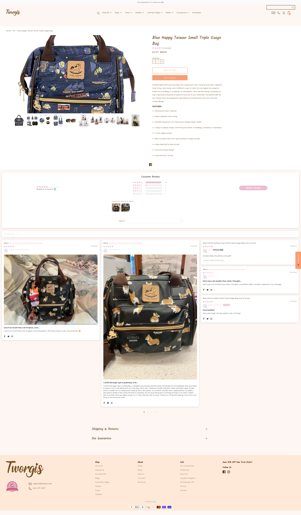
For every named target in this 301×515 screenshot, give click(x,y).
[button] (157, 48)
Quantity (155, 58)
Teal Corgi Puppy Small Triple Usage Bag (26, 243)
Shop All (105, 13)
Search (141, 474)
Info (182, 462)
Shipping (184, 470)
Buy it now (170, 78)
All (14, 31)
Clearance (99, 470)
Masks (168, 13)
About (140, 462)
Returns (184, 474)
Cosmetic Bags (153, 13)
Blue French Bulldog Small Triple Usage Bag (226, 269)
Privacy (183, 490)
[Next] (143, 74)
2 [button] (147, 412)
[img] (9, 246)
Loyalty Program (187, 478)
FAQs (140, 466)
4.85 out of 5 (54, 187)
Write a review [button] (253, 188)
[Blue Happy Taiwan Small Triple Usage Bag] (19, 120)
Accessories (181, 13)
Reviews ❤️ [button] (298, 260)
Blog (140, 470)
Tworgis (153, 502)
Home (8, 31)
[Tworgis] (13, 12)
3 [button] (151, 412)
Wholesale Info (187, 482)
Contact (141, 478)
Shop (97, 462)
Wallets (138, 13)
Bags (117, 13)
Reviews (142, 482)
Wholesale (196, 13)
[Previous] (11, 74)
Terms (183, 486)
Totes (127, 13)
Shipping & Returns (105, 429)
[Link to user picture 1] (51, 289)
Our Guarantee (101, 438)
